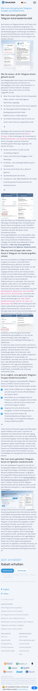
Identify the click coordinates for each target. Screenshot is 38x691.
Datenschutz (23, 637)
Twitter (6, 594)
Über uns (4, 637)
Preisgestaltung (6, 644)
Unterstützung (24, 651)
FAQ (20, 654)
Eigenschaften (6, 640)
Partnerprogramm (7, 647)
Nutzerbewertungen (8, 651)
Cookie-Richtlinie (23, 689)
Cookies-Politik (24, 644)
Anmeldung (7, 571)
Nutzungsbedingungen (27, 640)
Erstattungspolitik (25, 647)
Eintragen (21, 571)
